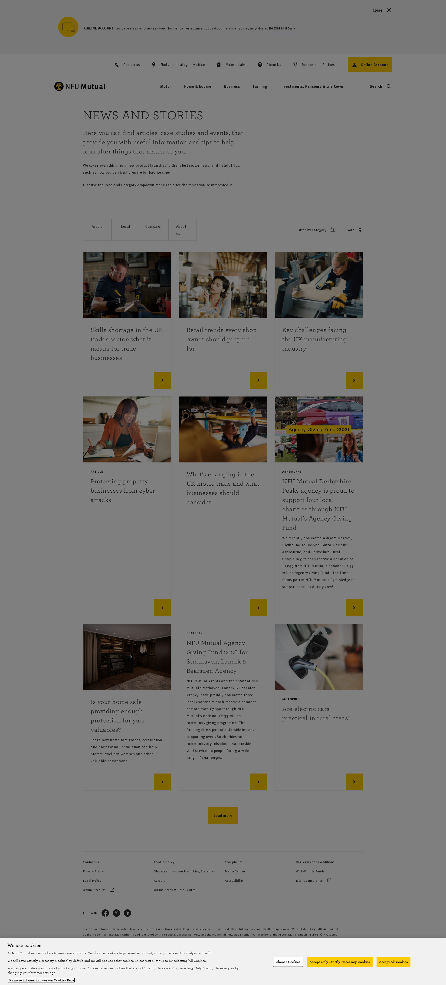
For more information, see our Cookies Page (41, 980)
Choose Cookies (288, 962)
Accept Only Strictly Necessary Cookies (339, 962)
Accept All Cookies (393, 962)
